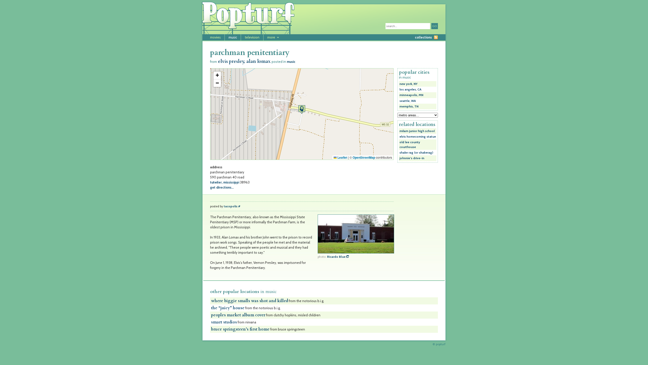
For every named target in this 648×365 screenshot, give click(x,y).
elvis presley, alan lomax (244, 61)
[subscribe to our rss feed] (436, 37)
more (271, 37)
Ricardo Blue (336, 257)
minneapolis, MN (411, 95)
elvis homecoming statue (417, 136)
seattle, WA (407, 101)
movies (215, 37)
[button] (302, 109)
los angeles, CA (410, 89)
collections (423, 37)
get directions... (222, 187)
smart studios (224, 322)
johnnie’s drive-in (411, 158)
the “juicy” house (228, 308)
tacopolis (230, 206)
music (233, 37)
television (252, 37)
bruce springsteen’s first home (240, 329)
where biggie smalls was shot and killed (249, 301)
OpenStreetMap (364, 157)
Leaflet (342, 157)
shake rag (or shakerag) (416, 152)
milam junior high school (417, 131)
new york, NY (408, 84)
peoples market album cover (238, 315)
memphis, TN (408, 106)
